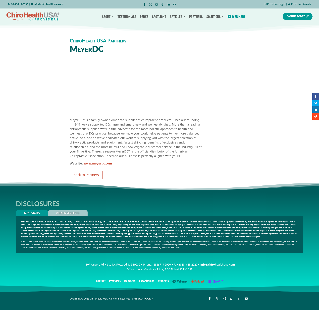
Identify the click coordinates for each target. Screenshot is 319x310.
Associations (146, 281)
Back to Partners (86, 174)
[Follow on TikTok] (162, 4)
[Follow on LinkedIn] (168, 4)
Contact (101, 281)
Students (163, 281)
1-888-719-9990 (19, 4)
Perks (144, 16)
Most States (32, 213)
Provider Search (301, 4)
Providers (115, 281)
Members (129, 281)
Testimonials (126, 16)
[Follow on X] (150, 4)
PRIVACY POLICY (143, 298)
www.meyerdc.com (98, 163)
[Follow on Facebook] (144, 4)
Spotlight (159, 16)
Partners (196, 16)
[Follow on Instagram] (156, 4)
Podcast (199, 281)
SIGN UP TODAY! (296, 16)
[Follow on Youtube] (174, 4)
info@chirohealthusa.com (48, 4)
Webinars (238, 16)
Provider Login (276, 4)
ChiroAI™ (217, 281)
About (106, 16)
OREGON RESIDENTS (67, 213)
